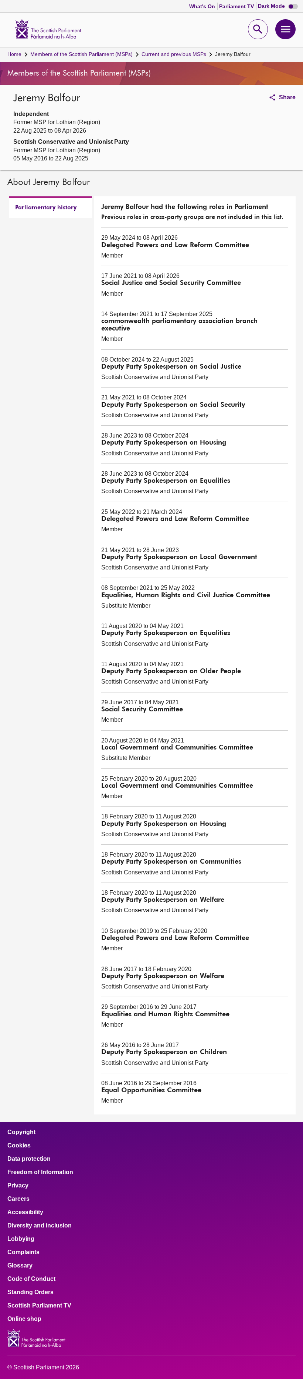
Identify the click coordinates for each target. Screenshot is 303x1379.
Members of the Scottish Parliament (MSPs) (81, 54)
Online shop (24, 1319)
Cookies (19, 1146)
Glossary (20, 1266)
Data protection (29, 1159)
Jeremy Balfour (233, 54)
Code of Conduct (31, 1279)
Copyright (21, 1132)
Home (14, 54)
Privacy (17, 1186)
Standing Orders (30, 1292)
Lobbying (20, 1239)
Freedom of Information (40, 1172)
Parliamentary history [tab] (45, 208)
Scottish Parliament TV (39, 1306)
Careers (18, 1199)
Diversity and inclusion (39, 1226)
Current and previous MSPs (174, 54)
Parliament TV (237, 6)
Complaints (23, 1252)
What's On (203, 6)
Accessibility (25, 1212)
